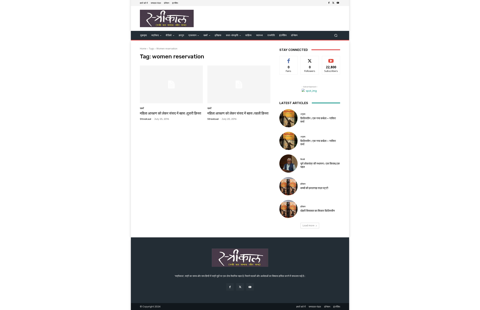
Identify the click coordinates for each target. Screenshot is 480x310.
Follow (309, 58)
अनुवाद (302, 114)
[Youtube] (338, 3)
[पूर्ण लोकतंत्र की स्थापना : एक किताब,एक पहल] (288, 163)
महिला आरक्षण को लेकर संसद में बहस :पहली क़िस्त (237, 113)
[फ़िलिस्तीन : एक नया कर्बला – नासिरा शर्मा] (288, 118)
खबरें (142, 108)
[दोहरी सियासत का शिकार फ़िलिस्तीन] (288, 209)
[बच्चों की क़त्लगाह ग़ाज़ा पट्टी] (288, 186)
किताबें (302, 159)
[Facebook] (329, 3)
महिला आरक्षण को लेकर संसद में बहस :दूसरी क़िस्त (170, 113)
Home (143, 48)
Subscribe (331, 58)
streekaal (145, 119)
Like (288, 58)
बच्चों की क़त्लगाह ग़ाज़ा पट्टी (314, 188)
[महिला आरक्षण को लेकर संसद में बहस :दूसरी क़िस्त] (171, 84)
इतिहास (302, 184)
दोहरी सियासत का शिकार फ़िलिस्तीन (317, 210)
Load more (308, 225)
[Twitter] (333, 3)
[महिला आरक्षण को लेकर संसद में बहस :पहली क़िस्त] (238, 84)
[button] (335, 35)
